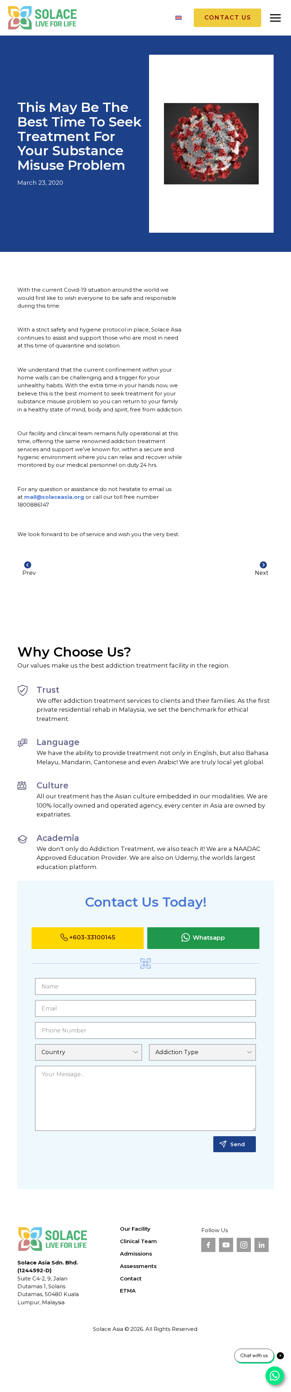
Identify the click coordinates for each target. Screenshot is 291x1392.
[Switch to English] (178, 17)
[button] (275, 17)
